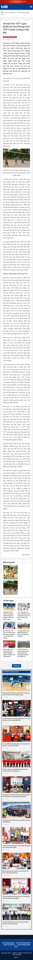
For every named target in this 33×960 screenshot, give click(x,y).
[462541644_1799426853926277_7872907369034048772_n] (10, 565)
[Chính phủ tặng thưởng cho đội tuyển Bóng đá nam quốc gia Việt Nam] (16, 827)
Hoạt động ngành (8, 943)
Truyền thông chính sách (9, 37)
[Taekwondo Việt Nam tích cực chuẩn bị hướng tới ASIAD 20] (16, 802)
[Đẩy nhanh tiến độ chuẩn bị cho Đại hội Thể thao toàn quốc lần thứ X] (16, 852)
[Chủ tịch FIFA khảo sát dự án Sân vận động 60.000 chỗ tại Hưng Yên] (16, 903)
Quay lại (16, 666)
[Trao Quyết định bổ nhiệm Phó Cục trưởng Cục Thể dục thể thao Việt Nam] (16, 878)
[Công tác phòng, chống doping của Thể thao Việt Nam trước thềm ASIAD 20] (16, 700)
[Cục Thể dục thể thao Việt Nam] (4, 6)
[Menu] (31, 7)
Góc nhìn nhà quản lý (23, 943)
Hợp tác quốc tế (9, 945)
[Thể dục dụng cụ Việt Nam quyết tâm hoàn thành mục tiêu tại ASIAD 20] (16, 751)
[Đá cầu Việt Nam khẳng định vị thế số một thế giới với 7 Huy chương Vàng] (16, 725)
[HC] (10, 581)
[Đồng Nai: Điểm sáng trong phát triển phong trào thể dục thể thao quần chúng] (16, 674)
